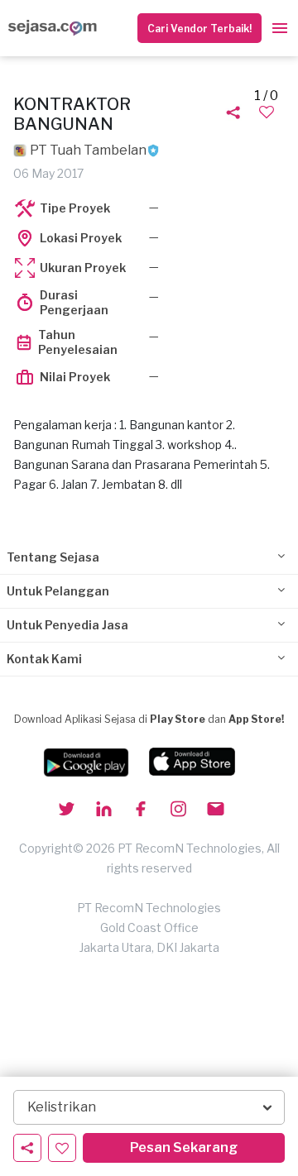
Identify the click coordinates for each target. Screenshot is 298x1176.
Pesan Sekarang (184, 1147)
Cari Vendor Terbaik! (199, 28)
